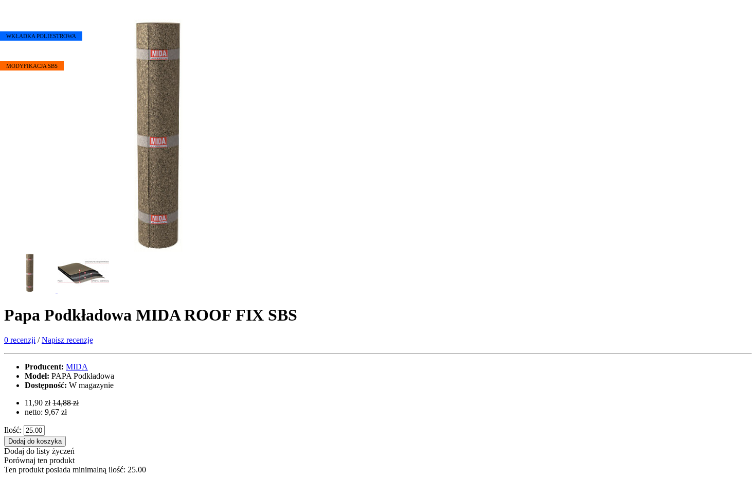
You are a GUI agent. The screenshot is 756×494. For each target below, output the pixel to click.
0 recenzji (19, 340)
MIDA (77, 366)
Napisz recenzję (67, 340)
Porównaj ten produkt (39, 460)
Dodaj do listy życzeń (39, 451)
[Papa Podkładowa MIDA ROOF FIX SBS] (158, 248)
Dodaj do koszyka (35, 441)
